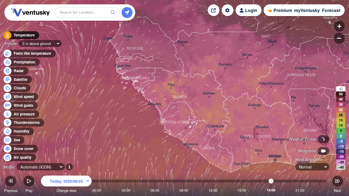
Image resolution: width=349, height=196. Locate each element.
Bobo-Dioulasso (271, 83)
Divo (258, 150)
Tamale (314, 105)
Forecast (331, 10)
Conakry (154, 104)
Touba (128, 36)
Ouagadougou (306, 68)
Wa (293, 97)
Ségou (247, 54)
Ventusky (29, 12)
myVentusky (307, 10)
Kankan (209, 93)
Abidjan (275, 156)
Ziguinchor (123, 65)
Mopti (272, 41)
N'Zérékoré (215, 126)
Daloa (244, 137)
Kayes (183, 41)
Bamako (225, 64)
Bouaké (262, 127)
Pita (171, 84)
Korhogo (254, 105)
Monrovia (190, 144)
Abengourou (281, 139)
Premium (282, 10)
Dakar (108, 38)
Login (251, 10)
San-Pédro (242, 163)
